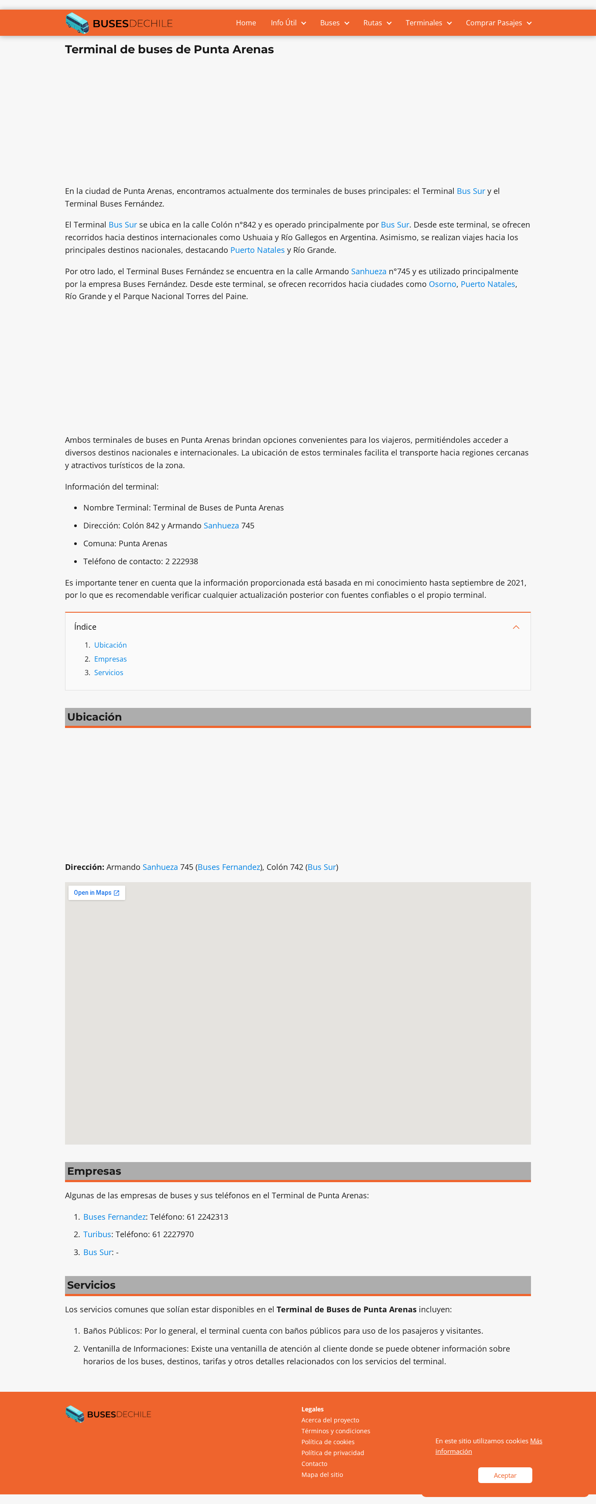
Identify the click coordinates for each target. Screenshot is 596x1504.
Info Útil (284, 23)
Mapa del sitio (322, 1474)
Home (246, 23)
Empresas (110, 659)
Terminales (424, 23)
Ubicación (110, 645)
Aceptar (505, 1475)
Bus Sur (471, 191)
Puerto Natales (257, 250)
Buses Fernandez (229, 867)
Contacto (314, 1463)
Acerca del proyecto (330, 1420)
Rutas (372, 23)
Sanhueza (369, 271)
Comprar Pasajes (494, 23)
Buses (330, 23)
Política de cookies (328, 1442)
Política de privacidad (332, 1453)
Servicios (108, 672)
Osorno (442, 284)
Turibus (97, 1234)
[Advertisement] (298, 123)
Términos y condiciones (335, 1431)
